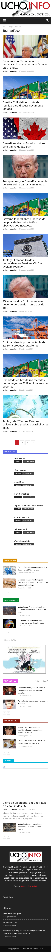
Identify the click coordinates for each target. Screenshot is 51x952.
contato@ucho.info (29, 886)
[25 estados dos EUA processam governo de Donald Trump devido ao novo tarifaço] (25, 286)
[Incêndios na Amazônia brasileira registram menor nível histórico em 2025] (9, 610)
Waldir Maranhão (22, 541)
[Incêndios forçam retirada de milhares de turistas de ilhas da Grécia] (9, 827)
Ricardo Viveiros (21, 517)
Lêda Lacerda (20, 470)
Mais (37, 681)
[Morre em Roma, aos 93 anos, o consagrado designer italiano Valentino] (9, 690)
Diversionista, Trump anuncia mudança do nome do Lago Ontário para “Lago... (25, 64)
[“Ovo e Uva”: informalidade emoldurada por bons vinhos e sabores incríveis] (9, 730)
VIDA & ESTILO (10, 681)
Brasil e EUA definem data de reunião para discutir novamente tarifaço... (23, 105)
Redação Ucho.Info (10, 71)
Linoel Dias (19, 482)
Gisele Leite (19, 458)
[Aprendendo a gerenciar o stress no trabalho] (9, 704)
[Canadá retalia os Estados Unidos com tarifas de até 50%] (25, 129)
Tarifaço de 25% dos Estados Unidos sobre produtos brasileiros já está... (25, 424)
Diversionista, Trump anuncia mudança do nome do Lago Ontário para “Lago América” (24, 932)
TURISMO (8, 761)
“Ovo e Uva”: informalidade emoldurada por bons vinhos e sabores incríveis (30, 730)
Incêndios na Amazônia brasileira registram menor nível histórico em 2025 (32, 609)
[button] (47, 20)
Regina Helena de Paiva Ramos (28, 505)
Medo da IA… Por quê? (12, 914)
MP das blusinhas (10, 922)
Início (5, 27)
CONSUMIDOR (10, 560)
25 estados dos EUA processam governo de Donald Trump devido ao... (23, 304)
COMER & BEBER (11, 721)
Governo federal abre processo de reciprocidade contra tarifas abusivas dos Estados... (24, 222)
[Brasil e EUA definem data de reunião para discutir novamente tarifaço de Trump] (25, 87)
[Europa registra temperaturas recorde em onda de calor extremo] (9, 623)
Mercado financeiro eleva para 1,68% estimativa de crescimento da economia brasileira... (33, 582)
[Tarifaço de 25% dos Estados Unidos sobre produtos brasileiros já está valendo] (25, 406)
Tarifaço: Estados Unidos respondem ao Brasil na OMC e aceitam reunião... (22, 263)
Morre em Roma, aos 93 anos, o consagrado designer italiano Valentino (31, 690)
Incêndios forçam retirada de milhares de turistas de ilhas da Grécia (31, 826)
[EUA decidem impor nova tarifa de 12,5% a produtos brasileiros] (25, 327)
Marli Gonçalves (21, 494)
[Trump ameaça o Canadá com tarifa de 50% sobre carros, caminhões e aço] (25, 166)
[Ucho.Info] (25, 8)
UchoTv (45, 681)
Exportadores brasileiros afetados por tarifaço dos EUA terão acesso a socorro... (25, 383)
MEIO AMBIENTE (11, 600)
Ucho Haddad (20, 529)
